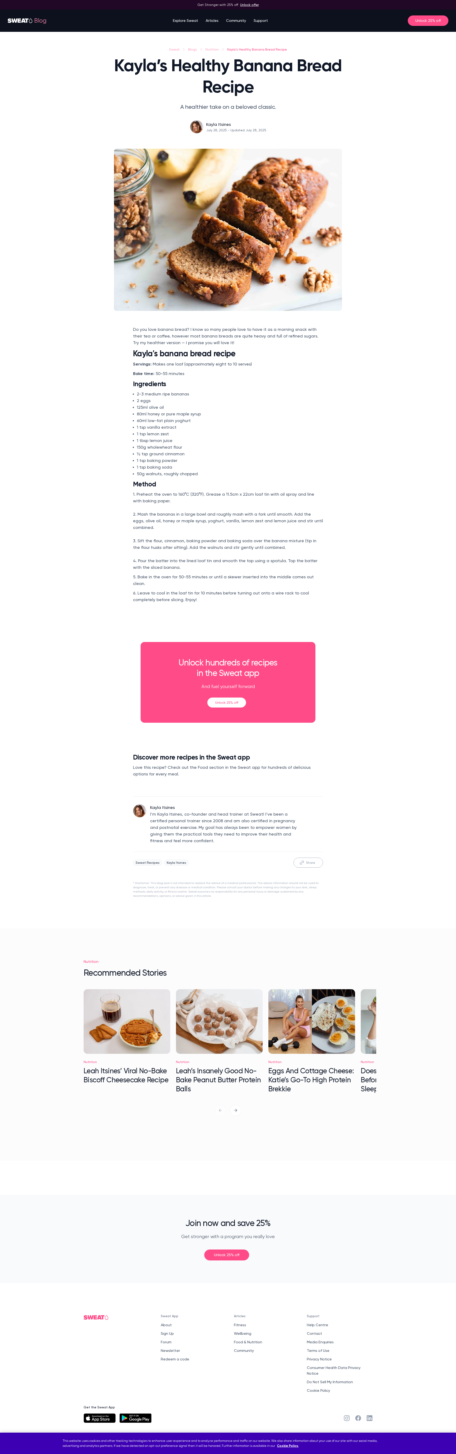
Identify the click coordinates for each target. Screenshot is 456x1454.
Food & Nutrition (248, 1342)
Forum (166, 1342)
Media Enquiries (320, 1342)
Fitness (240, 1325)
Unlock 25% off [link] (226, 702)
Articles (212, 20)
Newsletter (170, 1350)
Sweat (174, 49)
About (166, 1325)
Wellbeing (242, 1333)
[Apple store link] (100, 1418)
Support (261, 20)
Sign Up (167, 1333)
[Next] (235, 1110)
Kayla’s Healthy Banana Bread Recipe (257, 49)
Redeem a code (175, 1359)
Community (236, 20)
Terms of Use (318, 1350)
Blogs (192, 49)
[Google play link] (135, 1418)
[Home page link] (20, 20)
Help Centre (317, 1325)
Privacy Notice (319, 1359)
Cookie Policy (318, 1390)
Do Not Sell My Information (330, 1382)
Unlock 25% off (428, 20)
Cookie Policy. (288, 1446)
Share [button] (310, 862)
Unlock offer (249, 5)
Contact (314, 1333)
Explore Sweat (185, 20)
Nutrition (212, 49)
